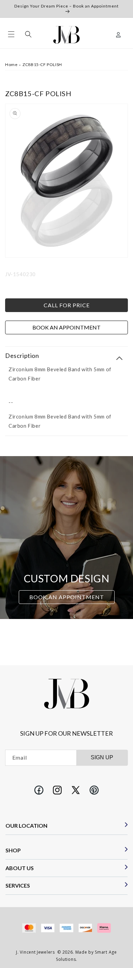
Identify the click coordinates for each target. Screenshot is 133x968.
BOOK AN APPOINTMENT (66, 597)
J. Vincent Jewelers (35, 952)
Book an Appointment (66, 327)
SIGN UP (102, 757)
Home (11, 64)
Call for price (67, 305)
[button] (11, 34)
